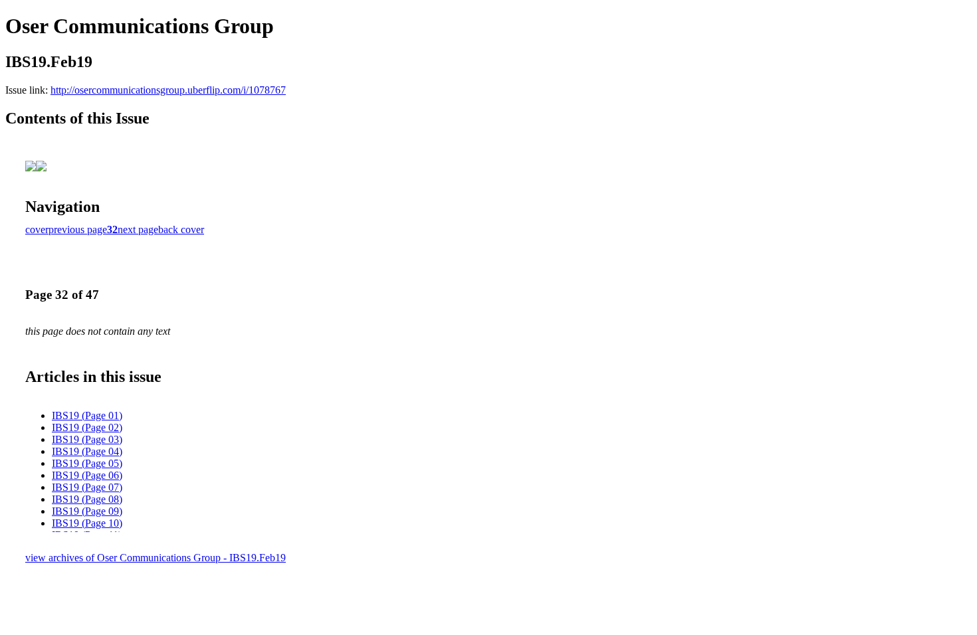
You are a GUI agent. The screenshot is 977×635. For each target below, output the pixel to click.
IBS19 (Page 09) (87, 511)
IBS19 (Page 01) (87, 415)
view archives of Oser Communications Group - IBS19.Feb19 (155, 557)
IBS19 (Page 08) (87, 499)
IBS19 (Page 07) (87, 487)
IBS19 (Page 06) (87, 475)
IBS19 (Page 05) (87, 463)
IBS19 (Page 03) (87, 439)
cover (37, 229)
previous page (78, 229)
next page (138, 229)
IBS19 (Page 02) (87, 427)
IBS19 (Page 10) (87, 523)
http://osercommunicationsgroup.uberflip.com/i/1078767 (168, 90)
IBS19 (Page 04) (87, 451)
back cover (181, 229)
